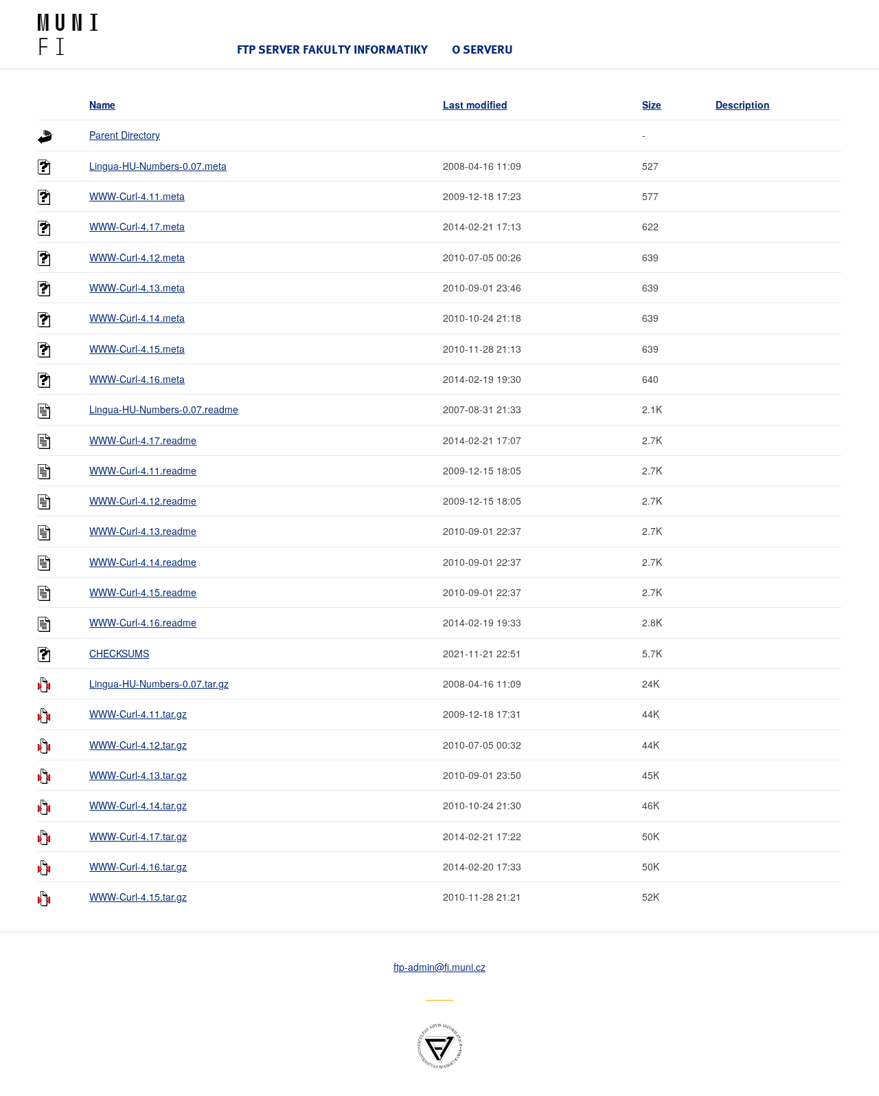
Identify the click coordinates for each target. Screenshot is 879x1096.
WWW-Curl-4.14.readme (142, 562)
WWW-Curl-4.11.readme (142, 470)
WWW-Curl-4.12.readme (142, 500)
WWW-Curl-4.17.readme (142, 440)
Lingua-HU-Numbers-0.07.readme (163, 409)
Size (651, 104)
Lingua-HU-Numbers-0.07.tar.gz (159, 683)
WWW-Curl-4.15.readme (142, 592)
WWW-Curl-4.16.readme (142, 622)
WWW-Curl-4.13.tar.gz (138, 775)
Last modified (475, 104)
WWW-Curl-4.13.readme (142, 531)
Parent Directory (124, 135)
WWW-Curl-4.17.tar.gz (138, 836)
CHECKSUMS (119, 653)
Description (743, 104)
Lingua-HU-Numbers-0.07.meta (158, 166)
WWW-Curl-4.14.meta (137, 318)
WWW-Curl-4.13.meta (137, 287)
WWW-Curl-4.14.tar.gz (138, 805)
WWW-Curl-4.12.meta (137, 257)
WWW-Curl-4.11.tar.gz (138, 714)
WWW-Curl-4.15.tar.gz (138, 896)
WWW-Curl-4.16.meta (137, 379)
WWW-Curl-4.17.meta (137, 226)
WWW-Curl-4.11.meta (137, 196)
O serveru (482, 49)
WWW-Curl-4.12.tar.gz (138, 745)
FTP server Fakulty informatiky (332, 49)
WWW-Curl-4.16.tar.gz (138, 866)
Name (102, 104)
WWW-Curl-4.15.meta (137, 348)
